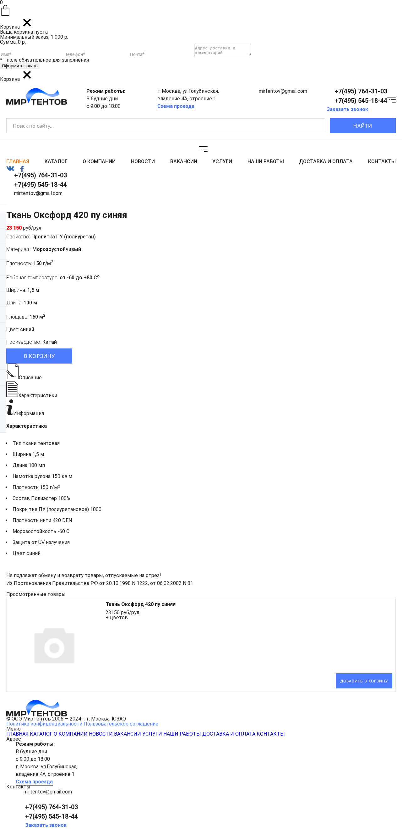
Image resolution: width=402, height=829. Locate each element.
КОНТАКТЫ (382, 161)
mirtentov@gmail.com (283, 91)
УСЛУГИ (222, 161)
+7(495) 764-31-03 (360, 91)
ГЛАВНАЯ (17, 161)
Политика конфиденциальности (44, 724)
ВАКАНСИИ (183, 161)
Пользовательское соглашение (121, 724)
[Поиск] (315, 126)
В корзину (39, 356)
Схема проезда (175, 106)
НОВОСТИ (143, 161)
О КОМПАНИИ (99, 161)
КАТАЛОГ (56, 161)
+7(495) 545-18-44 (360, 100)
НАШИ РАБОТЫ (265, 161)
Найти (362, 125)
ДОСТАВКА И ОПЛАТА (326, 161)
